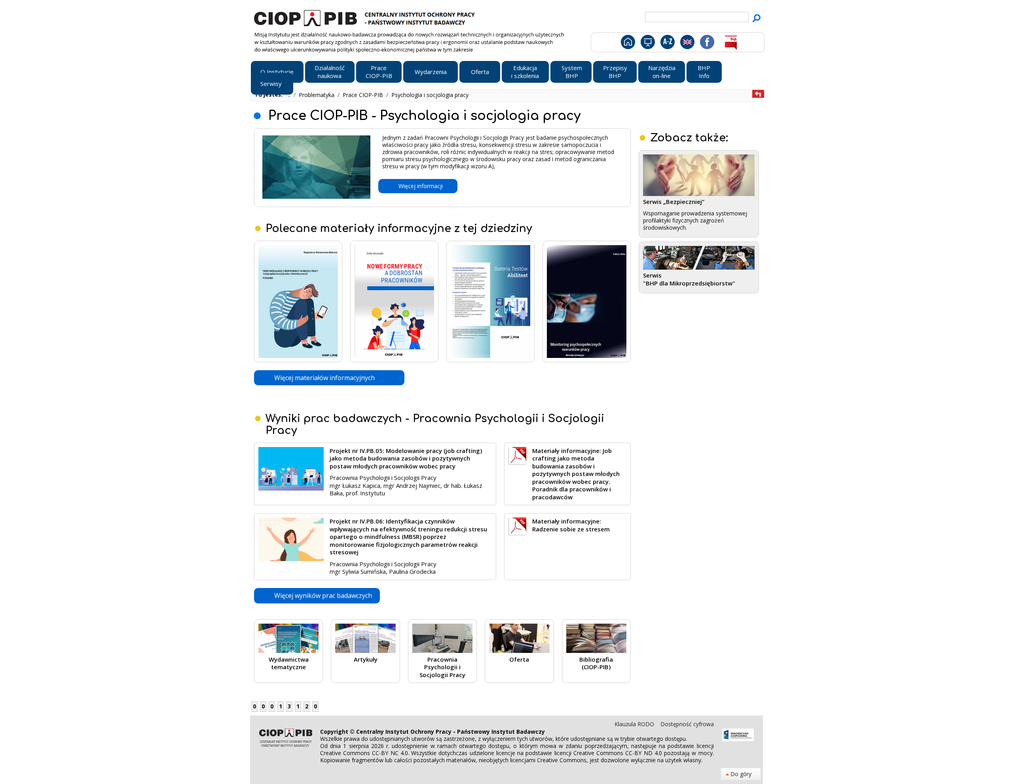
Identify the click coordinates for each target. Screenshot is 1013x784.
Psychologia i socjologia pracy (430, 95)
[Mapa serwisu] (647, 43)
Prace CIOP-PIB (364, 95)
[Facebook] (706, 43)
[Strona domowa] (627, 43)
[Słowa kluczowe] (666, 43)
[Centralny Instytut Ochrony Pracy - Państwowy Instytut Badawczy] (365, 17)
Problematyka (317, 95)
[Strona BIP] (731, 43)
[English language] (687, 43)
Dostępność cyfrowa (687, 724)
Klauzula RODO (635, 724)
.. (290, 95)
